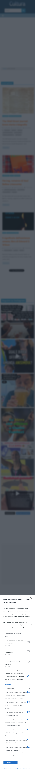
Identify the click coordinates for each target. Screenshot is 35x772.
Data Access (17, 768)
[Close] (31, 598)
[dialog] (17, 683)
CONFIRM (10, 762)
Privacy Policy (27, 768)
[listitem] (17, 634)
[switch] (28, 642)
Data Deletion (8, 768)
